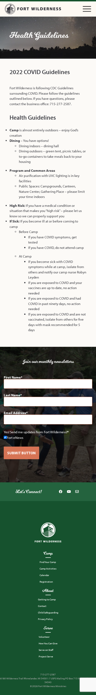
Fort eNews (15, 437)
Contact (42, 606)
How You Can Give (48, 643)
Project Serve (46, 656)
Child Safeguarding (48, 612)
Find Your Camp (48, 562)
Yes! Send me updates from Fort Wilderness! (35, 432)
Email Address (15, 413)
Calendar (44, 575)
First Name (12, 377)
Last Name (12, 395)
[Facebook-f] (60, 491)
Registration (46, 581)
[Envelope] (76, 491)
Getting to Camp (47, 599)
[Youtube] (68, 491)
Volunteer (44, 636)
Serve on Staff (46, 650)
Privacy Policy (45, 619)
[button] (87, 9)
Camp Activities (48, 568)
